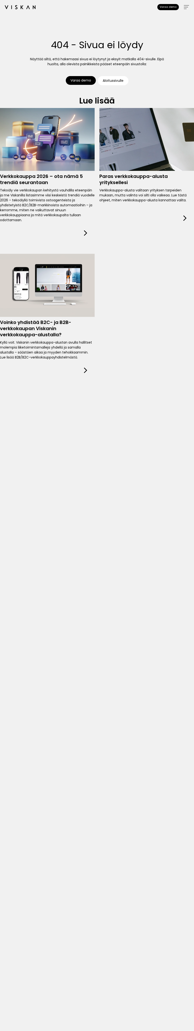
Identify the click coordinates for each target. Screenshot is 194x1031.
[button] (186, 7)
